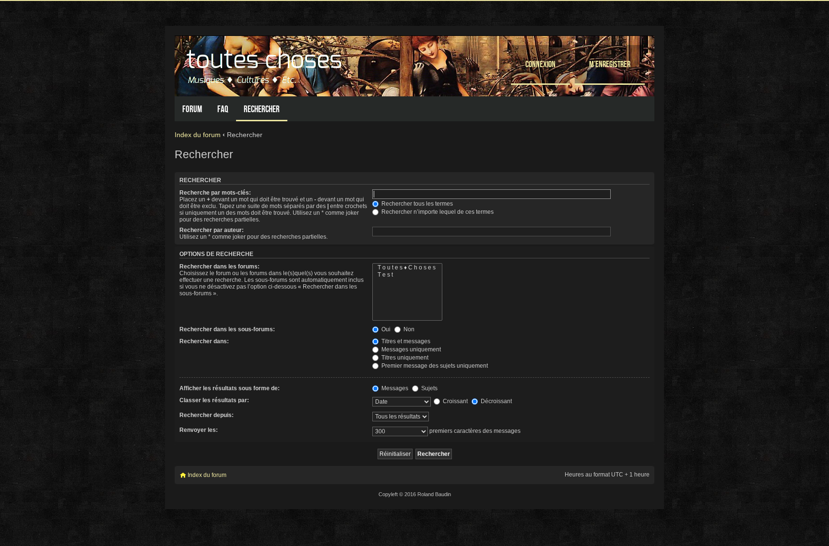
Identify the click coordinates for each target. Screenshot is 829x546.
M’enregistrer (609, 64)
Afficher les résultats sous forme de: (229, 388)
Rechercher (262, 109)
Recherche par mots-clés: (215, 192)
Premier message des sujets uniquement (434, 365)
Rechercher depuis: (206, 415)
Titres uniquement (404, 357)
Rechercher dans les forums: (219, 266)
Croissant (454, 401)
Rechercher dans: (204, 341)
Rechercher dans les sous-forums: (227, 329)
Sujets (429, 388)
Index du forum (198, 135)
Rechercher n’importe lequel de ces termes (437, 212)
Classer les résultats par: (214, 400)
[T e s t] (407, 275)
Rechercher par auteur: (211, 230)
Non (408, 329)
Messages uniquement (410, 349)
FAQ (222, 109)
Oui (385, 329)
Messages (394, 388)
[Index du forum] (265, 63)
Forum (192, 109)
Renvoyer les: (198, 430)
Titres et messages (405, 341)
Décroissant (495, 401)
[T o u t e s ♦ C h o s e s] (407, 267)
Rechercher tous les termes (416, 203)
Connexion (540, 64)
